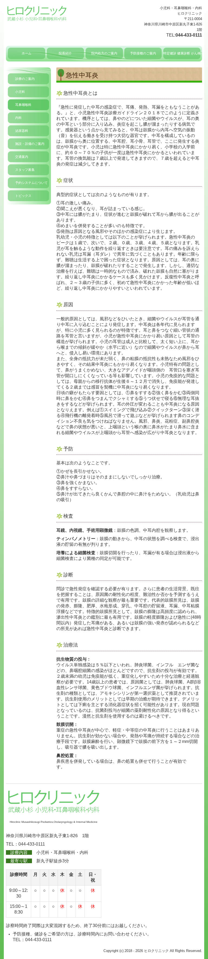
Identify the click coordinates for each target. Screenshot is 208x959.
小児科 (20, 92)
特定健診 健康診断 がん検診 (182, 53)
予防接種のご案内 (143, 53)
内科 (18, 118)
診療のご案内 (25, 79)
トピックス (23, 196)
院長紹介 (65, 53)
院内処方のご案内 (104, 53)
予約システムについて (31, 183)
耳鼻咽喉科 (23, 105)
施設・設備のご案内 (29, 144)
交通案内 (21, 157)
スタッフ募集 (25, 170)
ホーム (26, 53)
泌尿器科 (21, 131)
